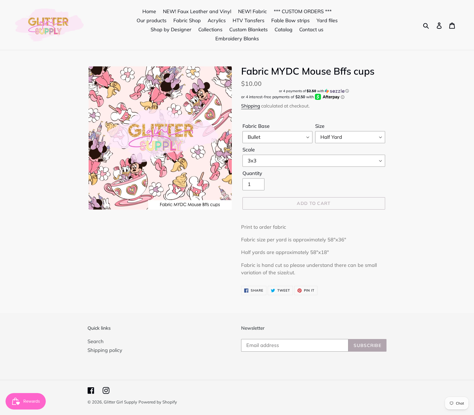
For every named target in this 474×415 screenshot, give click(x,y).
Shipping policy (105, 350)
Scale (248, 149)
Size (320, 126)
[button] (313, 91)
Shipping (250, 106)
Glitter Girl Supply (120, 402)
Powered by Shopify (158, 402)
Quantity (252, 173)
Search (96, 341)
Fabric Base (256, 126)
